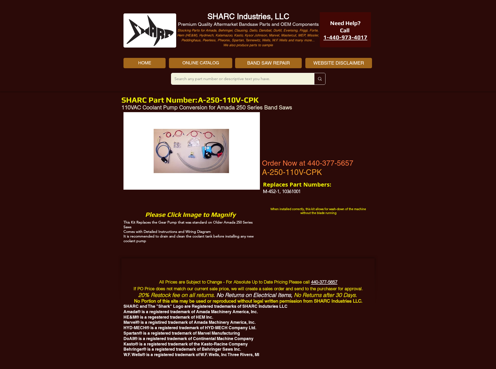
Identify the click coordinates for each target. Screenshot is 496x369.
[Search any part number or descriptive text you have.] (319, 78)
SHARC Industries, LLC (248, 16)
